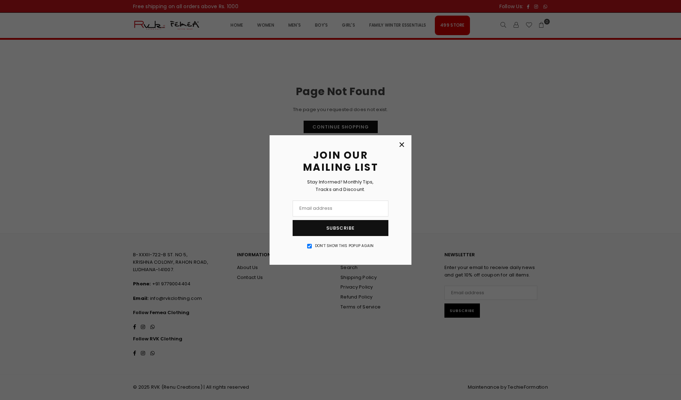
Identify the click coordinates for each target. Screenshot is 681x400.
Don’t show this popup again (344, 245)
